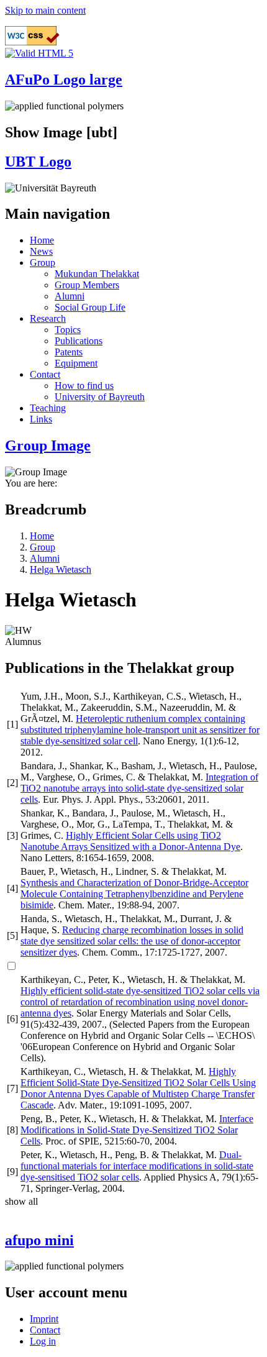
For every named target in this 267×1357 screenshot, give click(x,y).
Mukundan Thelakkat (97, 273)
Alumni (69, 296)
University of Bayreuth (100, 396)
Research (48, 318)
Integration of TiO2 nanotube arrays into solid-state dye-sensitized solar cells (139, 788)
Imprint (44, 1319)
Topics (68, 329)
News (41, 251)
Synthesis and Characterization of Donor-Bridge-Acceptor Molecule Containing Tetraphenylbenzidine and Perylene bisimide (134, 893)
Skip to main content (45, 10)
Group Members (87, 285)
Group (42, 262)
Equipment (76, 363)
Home (42, 240)
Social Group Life (90, 307)
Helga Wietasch (60, 569)
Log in (43, 1341)
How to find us (84, 385)
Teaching (48, 408)
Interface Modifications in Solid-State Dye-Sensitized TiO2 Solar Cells (136, 1129)
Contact (45, 374)
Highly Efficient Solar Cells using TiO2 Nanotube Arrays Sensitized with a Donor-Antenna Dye (130, 841)
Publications (78, 341)
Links (41, 419)
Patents (69, 352)
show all (21, 1201)
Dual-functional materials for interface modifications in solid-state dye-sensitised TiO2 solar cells (136, 1165)
